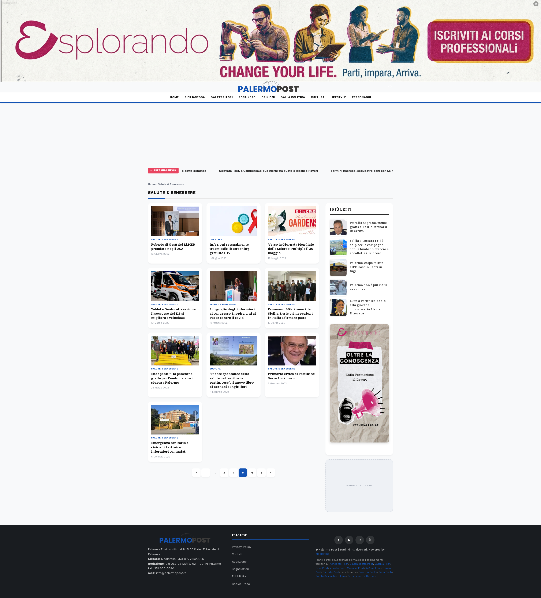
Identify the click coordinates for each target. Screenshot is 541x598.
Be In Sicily (385, 572)
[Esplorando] (270, 41)
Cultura (318, 97)
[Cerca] (390, 87)
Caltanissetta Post (361, 563)
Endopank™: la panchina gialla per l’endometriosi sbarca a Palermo (172, 378)
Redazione (239, 561)
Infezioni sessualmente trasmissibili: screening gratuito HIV (229, 249)
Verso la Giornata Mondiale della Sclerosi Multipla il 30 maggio (291, 249)
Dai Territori (221, 97)
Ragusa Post (373, 568)
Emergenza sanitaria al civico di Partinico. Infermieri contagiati (170, 447)
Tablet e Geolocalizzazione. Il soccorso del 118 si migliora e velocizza (174, 313)
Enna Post (322, 568)
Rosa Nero (247, 97)
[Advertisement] (270, 134)
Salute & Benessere (164, 239)
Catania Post (382, 563)
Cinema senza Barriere (362, 576)
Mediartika (322, 553)
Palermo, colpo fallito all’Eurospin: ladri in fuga (366, 267)
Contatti (237, 554)
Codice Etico (241, 584)
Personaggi (361, 97)
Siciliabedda (194, 97)
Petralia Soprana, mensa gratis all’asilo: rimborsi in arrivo (369, 227)
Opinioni (268, 97)
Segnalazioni (241, 569)
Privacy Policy (241, 546)
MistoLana (339, 576)
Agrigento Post (339, 563)
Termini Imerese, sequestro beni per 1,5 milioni (355, 170)
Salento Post (331, 572)
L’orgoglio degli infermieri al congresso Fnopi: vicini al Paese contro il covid (233, 313)
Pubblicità (239, 576)
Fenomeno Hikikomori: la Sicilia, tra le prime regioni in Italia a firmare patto (290, 313)
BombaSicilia (324, 576)
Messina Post (355, 568)
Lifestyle (338, 97)
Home (174, 97)
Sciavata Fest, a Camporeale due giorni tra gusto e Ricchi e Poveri (257, 170)
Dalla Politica (293, 97)
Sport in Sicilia (368, 572)
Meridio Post (337, 568)
